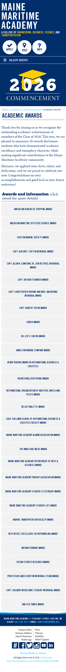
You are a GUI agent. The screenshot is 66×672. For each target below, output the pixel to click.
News (37, 629)
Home (5, 109)
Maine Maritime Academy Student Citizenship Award (33, 492)
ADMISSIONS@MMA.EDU (48, 622)
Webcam (39, 632)
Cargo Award (33, 322)
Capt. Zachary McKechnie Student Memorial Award (33, 590)
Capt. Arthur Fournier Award (33, 280)
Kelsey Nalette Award (33, 407)
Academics (16, 109)
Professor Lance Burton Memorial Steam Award (33, 576)
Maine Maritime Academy (20, 17)
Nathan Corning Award (33, 548)
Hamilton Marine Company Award (33, 350)
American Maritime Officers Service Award (33, 223)
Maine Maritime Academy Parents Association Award (33, 477)
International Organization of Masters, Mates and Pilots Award (33, 393)
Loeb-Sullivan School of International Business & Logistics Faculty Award (33, 421)
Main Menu (18, 60)
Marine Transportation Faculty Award (33, 520)
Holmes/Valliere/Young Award (33, 379)
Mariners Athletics (23, 632)
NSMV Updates (42, 639)
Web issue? (46, 657)
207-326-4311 (22, 622)
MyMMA (39, 636)
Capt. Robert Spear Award (33, 308)
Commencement (32, 109)
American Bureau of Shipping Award (33, 209)
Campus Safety (25, 629)
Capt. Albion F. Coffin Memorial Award (33, 252)
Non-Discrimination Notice (20, 661)
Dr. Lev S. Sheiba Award (33, 336)
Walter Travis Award (33, 604)
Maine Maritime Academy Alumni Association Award (33, 435)
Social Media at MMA (33, 653)
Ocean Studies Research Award (33, 562)
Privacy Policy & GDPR (47, 661)
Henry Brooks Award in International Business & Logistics (33, 364)
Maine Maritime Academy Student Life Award (33, 506)
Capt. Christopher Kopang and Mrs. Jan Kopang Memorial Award (33, 294)
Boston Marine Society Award (33, 237)
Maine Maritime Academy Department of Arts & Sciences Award (33, 463)
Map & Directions (24, 636)
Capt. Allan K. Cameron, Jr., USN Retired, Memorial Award (33, 266)
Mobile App (26, 639)
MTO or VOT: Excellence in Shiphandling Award (33, 534)
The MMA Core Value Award (33, 449)
